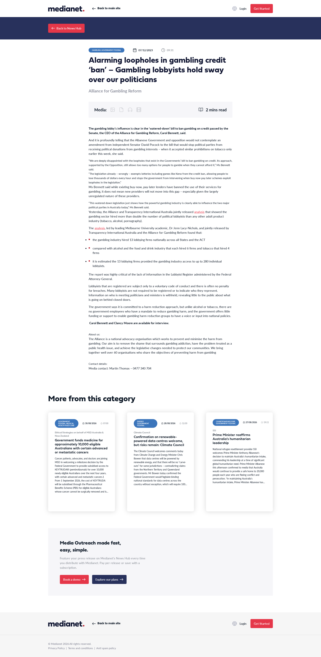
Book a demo (71, 579)
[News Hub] (66, 8)
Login (243, 8)
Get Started (262, 8)
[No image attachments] (112, 109)
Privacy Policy (56, 648)
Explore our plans (106, 579)
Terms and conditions (80, 648)
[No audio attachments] (130, 109)
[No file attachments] (121, 109)
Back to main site (108, 8)
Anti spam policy (106, 648)
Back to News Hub (69, 28)
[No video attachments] (138, 109)
